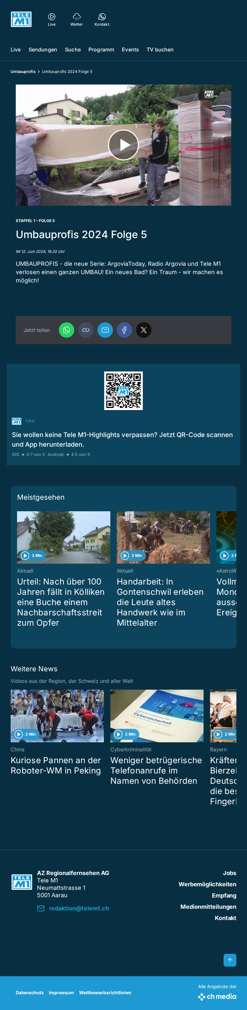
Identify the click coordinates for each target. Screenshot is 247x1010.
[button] (86, 330)
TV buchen (160, 49)
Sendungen (43, 49)
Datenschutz (30, 992)
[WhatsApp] (66, 330)
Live (16, 49)
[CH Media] (217, 995)
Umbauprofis (23, 71)
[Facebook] (124, 330)
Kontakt (225, 918)
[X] (143, 330)
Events (130, 49)
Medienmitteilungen (208, 906)
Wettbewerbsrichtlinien (105, 992)
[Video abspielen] (123, 145)
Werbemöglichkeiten (207, 884)
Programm (101, 49)
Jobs (229, 873)
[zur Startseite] (21, 19)
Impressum (61, 992)
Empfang (224, 895)
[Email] (105, 330)
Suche (73, 49)
